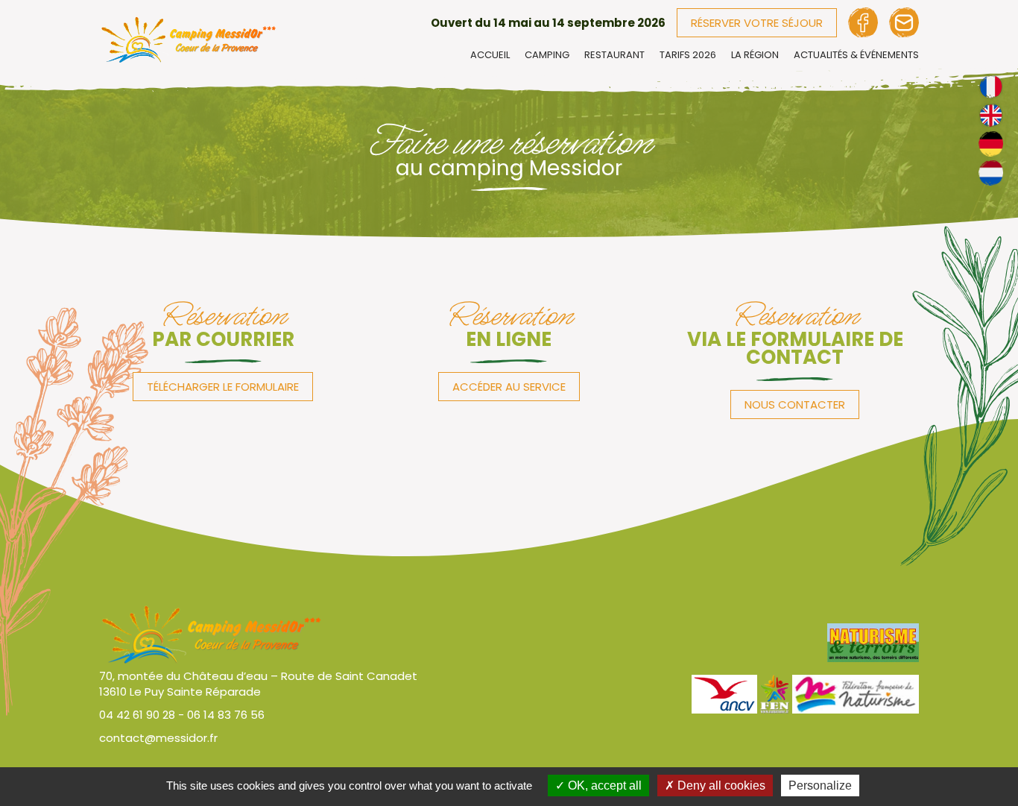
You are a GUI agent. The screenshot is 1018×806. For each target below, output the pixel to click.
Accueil (490, 55)
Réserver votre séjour (757, 23)
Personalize (820, 785)
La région (755, 55)
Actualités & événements (856, 55)
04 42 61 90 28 (137, 714)
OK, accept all (603, 785)
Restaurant (614, 55)
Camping (547, 55)
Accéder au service (509, 386)
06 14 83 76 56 (226, 714)
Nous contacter (794, 404)
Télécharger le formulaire (223, 386)
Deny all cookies (719, 785)
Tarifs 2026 (688, 55)
